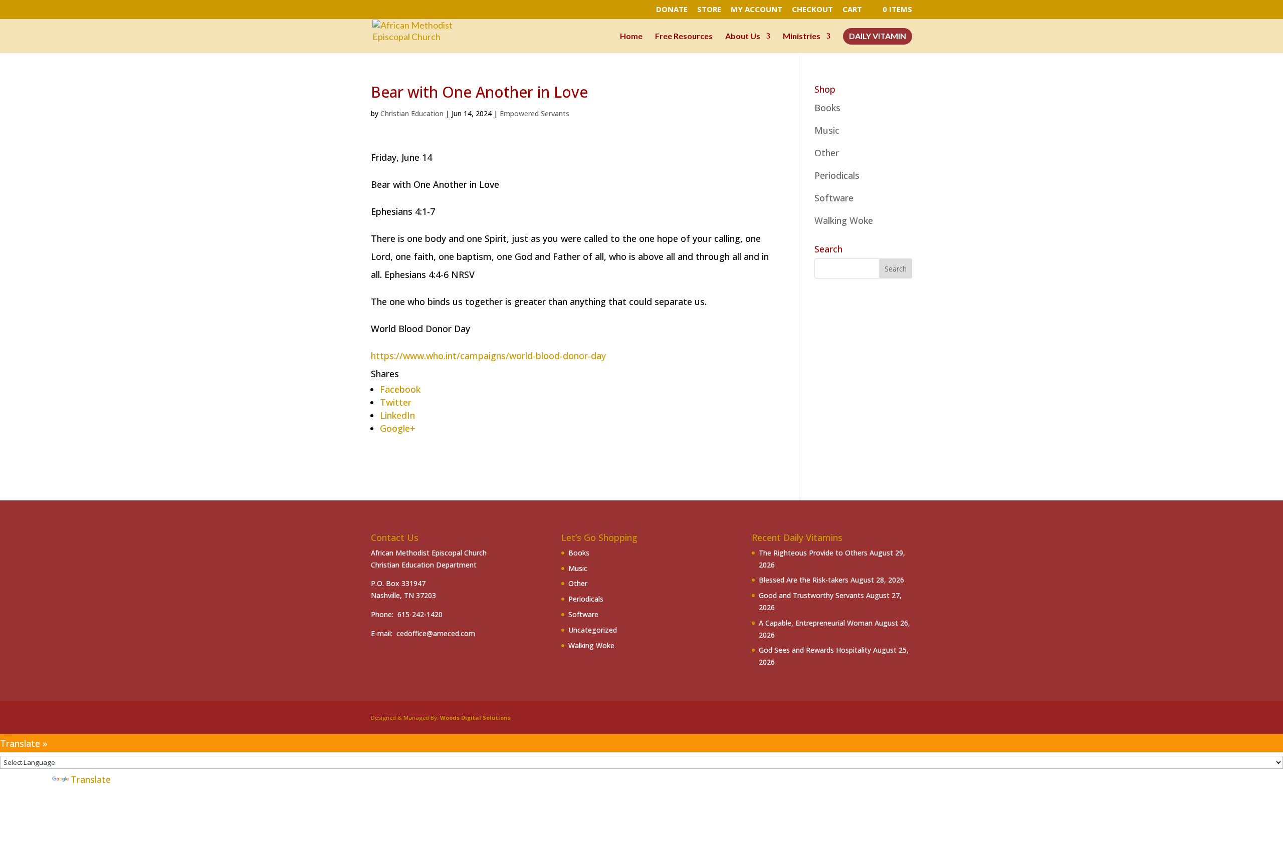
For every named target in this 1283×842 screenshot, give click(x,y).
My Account (756, 10)
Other (826, 153)
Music (826, 130)
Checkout (812, 10)
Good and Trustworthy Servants (811, 595)
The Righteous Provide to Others (813, 552)
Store (709, 10)
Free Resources (684, 37)
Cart (852, 10)
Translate (91, 779)
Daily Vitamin (877, 37)
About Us (742, 37)
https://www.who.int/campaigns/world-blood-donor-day (488, 356)
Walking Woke (843, 220)
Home (631, 37)
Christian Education (412, 113)
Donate (672, 10)
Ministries (801, 37)
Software (833, 198)
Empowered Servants (534, 113)
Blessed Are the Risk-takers (803, 580)
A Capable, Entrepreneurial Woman (816, 623)
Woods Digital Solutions (475, 717)
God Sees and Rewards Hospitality (815, 650)
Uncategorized (592, 630)
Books (827, 108)
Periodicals (837, 175)
